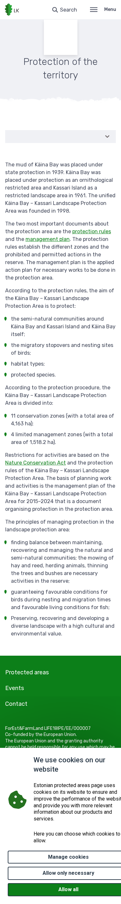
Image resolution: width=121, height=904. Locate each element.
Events (14, 688)
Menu (110, 9)
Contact (16, 703)
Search (68, 10)
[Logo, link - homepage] (12, 10)
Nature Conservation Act (35, 463)
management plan (47, 239)
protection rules (91, 231)
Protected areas (27, 672)
